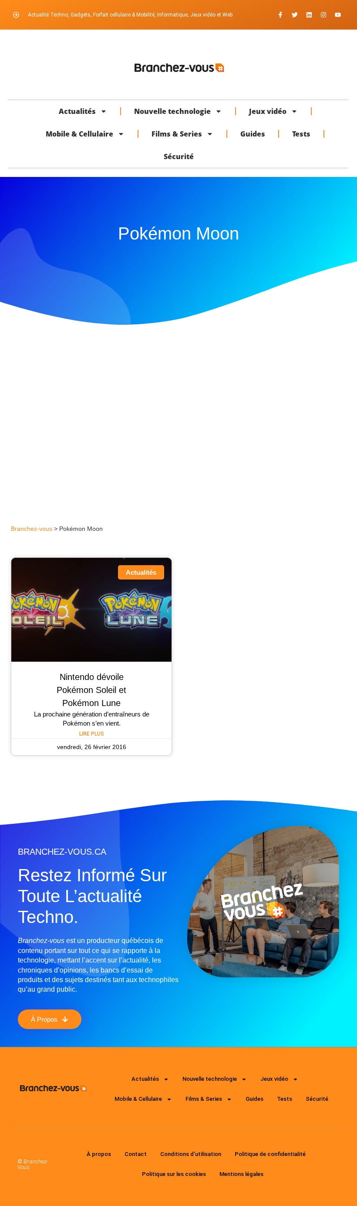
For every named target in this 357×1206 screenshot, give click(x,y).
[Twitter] (295, 15)
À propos (99, 1154)
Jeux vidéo (267, 111)
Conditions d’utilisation (190, 1154)
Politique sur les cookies (174, 1174)
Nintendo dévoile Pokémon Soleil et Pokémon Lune (91, 690)
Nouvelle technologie (172, 111)
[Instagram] (323, 15)
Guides (252, 134)
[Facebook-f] (280, 15)
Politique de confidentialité (270, 1154)
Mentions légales (241, 1174)
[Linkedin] (309, 15)
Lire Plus (91, 734)
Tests (301, 134)
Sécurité (179, 156)
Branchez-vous (31, 529)
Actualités (77, 111)
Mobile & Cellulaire (79, 134)
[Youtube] (338, 15)
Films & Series (177, 134)
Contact (136, 1154)
